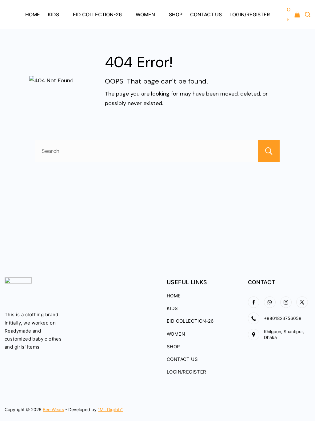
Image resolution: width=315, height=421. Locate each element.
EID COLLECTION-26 (97, 14)
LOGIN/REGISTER (249, 14)
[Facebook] (254, 302)
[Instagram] (286, 302)
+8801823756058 (282, 318)
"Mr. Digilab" (110, 409)
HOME (32, 14)
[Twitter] (302, 302)
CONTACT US (206, 14)
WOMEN (145, 14)
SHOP (175, 14)
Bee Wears (53, 409)
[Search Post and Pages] (307, 14)
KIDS (53, 14)
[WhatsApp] (270, 302)
